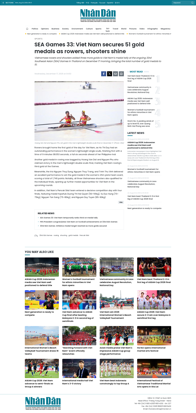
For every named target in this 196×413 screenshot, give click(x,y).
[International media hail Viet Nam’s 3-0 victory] (79, 368)
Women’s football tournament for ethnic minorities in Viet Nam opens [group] (156, 34)
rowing (56, 235)
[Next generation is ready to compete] (42, 299)
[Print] (121, 73)
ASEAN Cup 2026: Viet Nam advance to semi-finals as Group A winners (39, 383)
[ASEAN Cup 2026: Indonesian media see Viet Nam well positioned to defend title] (42, 267)
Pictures (132, 29)
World (123, 29)
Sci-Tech (107, 29)
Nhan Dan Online (98, 15)
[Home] (27, 29)
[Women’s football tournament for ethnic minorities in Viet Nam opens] (79, 267)
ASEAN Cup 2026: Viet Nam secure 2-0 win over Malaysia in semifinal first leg (154, 315)
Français (94, 3)
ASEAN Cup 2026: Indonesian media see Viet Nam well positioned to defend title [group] (92, 34)
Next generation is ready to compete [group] (41, 34)
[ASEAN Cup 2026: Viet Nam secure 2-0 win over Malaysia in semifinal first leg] (154, 299)
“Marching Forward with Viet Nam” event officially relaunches (77, 350)
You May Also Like (39, 252)
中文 (87, 3)
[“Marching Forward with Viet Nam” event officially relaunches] (79, 335)
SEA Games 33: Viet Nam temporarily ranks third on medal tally (69, 217)
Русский (102, 3)
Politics (35, 29)
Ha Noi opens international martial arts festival (151, 349)
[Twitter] (109, 73)
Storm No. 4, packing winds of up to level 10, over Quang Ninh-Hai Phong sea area (140, 123)
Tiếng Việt (80, 3)
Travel (115, 29)
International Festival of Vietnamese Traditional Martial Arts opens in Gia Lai (154, 383)
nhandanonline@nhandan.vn (159, 409)
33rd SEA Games (45, 235)
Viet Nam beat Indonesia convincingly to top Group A (114, 382)
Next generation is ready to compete (144, 208)
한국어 (117, 3)
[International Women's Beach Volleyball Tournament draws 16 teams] (42, 335)
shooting (63, 235)
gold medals (73, 235)
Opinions (45, 29)
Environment (77, 29)
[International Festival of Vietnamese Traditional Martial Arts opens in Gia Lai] (154, 368)
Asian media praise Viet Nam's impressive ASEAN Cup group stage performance (116, 350)
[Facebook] (103, 73)
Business (55, 29)
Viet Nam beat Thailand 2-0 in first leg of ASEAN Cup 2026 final (140, 78)
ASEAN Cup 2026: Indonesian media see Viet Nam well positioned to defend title (140, 101)
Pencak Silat (84, 235)
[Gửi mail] (115, 73)
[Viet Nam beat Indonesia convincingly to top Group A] (117, 368)
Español (110, 3)
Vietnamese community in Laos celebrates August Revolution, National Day (139, 90)
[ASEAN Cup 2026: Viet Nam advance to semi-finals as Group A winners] (42, 368)
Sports (98, 29)
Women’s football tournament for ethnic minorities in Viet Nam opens (141, 112)
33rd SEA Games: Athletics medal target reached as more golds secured (73, 226)
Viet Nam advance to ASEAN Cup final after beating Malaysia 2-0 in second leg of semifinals (78, 317)
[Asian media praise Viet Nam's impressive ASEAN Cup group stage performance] (117, 335)
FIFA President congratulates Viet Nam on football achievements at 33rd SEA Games (78, 222)
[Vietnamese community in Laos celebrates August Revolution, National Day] (117, 267)
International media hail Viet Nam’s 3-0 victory (77, 382)
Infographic (152, 29)
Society (65, 29)
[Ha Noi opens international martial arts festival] (154, 335)
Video (142, 29)
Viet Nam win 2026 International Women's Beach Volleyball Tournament (115, 315)
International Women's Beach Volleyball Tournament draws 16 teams (42, 350)
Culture (89, 29)
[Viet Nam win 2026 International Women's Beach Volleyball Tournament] (117, 299)
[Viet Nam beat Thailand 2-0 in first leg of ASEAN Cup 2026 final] (154, 267)
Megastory (165, 29)
